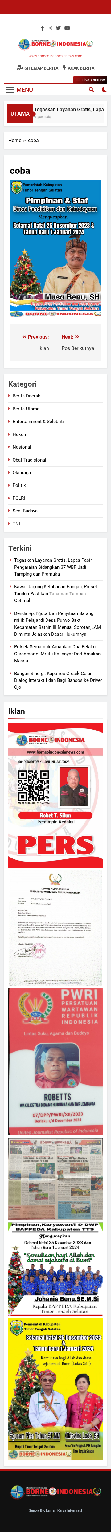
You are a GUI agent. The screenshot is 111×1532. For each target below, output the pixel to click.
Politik (19, 485)
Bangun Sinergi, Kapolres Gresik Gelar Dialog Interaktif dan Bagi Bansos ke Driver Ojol (58, 680)
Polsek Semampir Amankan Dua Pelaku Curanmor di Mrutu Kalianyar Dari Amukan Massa (57, 653)
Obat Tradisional (29, 460)
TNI (16, 524)
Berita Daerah (26, 396)
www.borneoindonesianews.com (55, 56)
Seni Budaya (25, 511)
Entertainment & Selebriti (38, 421)
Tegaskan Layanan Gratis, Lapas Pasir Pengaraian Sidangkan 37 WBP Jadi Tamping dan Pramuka (53, 567)
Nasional (22, 447)
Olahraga (22, 472)
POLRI (19, 498)
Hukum (20, 434)
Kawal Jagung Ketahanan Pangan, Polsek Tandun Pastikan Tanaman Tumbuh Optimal (56, 593)
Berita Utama (26, 409)
